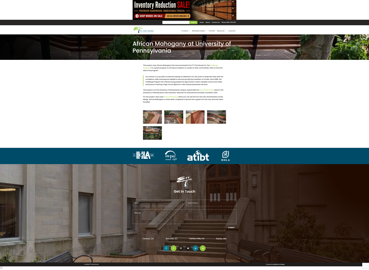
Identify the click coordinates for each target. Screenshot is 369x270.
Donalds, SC (171, 238)
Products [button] (185, 31)
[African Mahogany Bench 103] (216, 123)
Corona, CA (148, 238)
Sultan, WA (221, 238)
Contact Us (216, 22)
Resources (220, 31)
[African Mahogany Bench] (152, 123)
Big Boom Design (279, 264)
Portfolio (212, 31)
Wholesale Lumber (198, 31)
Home (202, 22)
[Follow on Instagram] (181, 248)
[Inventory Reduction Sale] (184, 10)
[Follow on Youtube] (188, 248)
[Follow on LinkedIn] (195, 248)
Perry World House (206, 90)
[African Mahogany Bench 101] (173, 123)
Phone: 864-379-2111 (228, 22)
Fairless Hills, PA (196, 238)
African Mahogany (171, 97)
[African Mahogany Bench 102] (195, 123)
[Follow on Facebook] (166, 248)
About (208, 22)
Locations (231, 31)
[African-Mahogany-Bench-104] (152, 139)
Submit (231, 227)
